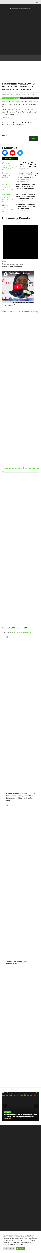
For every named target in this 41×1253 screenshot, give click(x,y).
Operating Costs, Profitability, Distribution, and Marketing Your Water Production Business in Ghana (27, 176)
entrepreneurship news (11, 98)
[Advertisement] (20, 33)
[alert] (20, 242)
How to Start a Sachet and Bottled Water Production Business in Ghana (17, 124)
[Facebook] (15, 2)
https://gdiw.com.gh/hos (22, 632)
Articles (7, 1112)
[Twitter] (24, 2)
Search (5, 135)
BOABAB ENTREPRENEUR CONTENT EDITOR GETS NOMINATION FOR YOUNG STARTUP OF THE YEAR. (19, 86)
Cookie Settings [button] (9, 1248)
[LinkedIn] (28, 2)
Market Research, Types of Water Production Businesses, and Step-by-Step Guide (27, 196)
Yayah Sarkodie (20, 95)
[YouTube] (19, 2)
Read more (6, 117)
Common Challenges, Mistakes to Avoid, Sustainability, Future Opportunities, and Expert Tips (27, 165)
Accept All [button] (20, 1248)
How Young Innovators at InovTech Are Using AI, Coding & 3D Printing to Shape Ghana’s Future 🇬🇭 (20, 1117)
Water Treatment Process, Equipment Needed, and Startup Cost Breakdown (25, 186)
